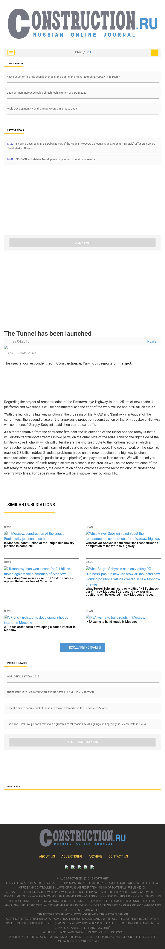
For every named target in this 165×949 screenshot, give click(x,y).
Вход (73, 647)
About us (47, 856)
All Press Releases (82, 741)
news (152, 341)
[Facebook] (92, 868)
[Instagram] (79, 868)
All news (82, 242)
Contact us (118, 856)
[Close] (154, 52)
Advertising (71, 856)
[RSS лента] (85, 868)
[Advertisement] (30, 201)
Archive (95, 856)
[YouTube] (73, 868)
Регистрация (90, 647)
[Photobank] (66, 868)
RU (89, 52)
